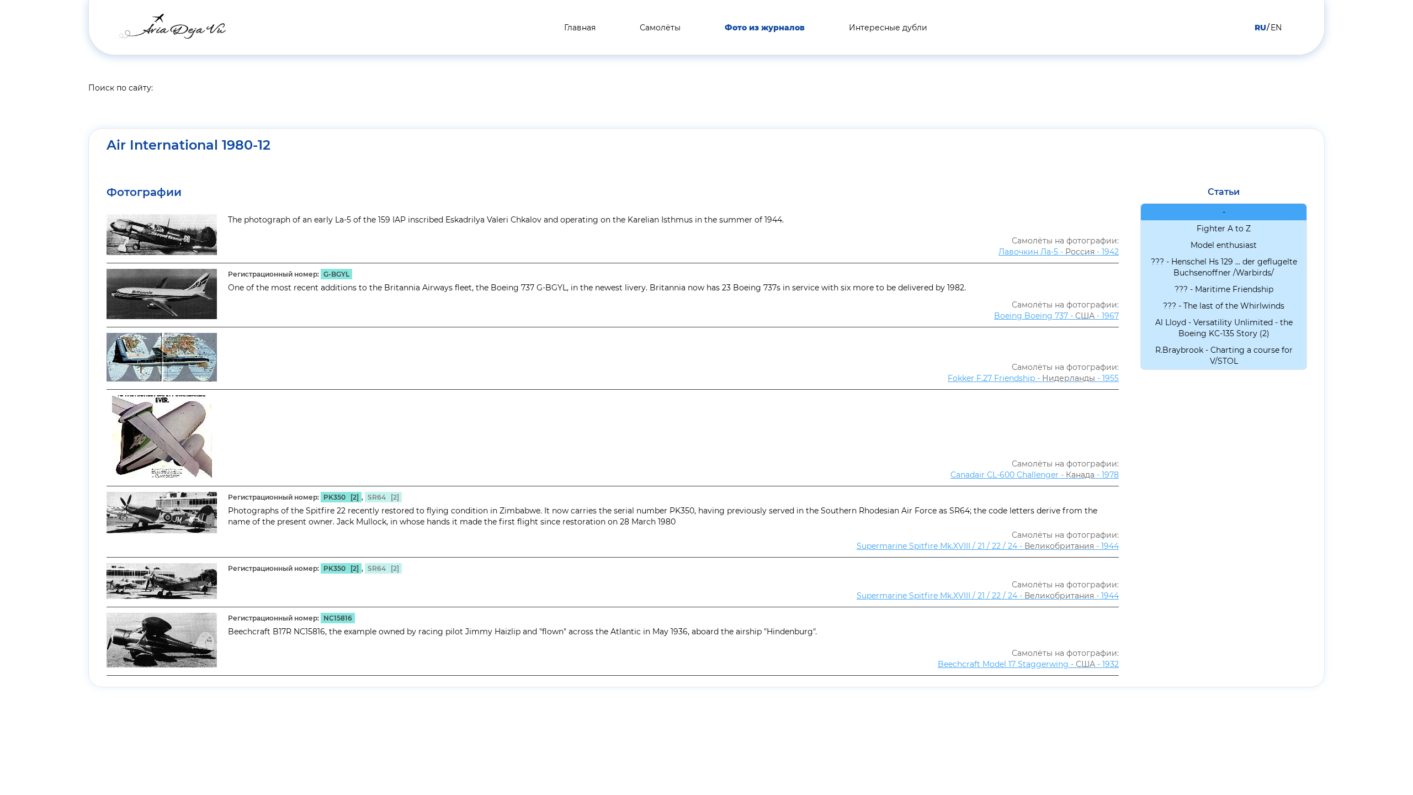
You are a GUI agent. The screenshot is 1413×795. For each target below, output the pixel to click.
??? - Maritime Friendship (1224, 289)
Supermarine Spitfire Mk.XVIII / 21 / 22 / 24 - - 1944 (988, 546)
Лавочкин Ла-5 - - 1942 (1058, 252)
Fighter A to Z (1224, 229)
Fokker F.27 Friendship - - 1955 (1033, 378)
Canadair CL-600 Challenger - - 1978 (1034, 475)
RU (1260, 28)
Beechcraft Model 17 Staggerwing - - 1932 (1028, 664)
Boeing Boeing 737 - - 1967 (1056, 316)
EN (1276, 28)
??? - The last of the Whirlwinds (1223, 306)
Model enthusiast (1224, 245)
